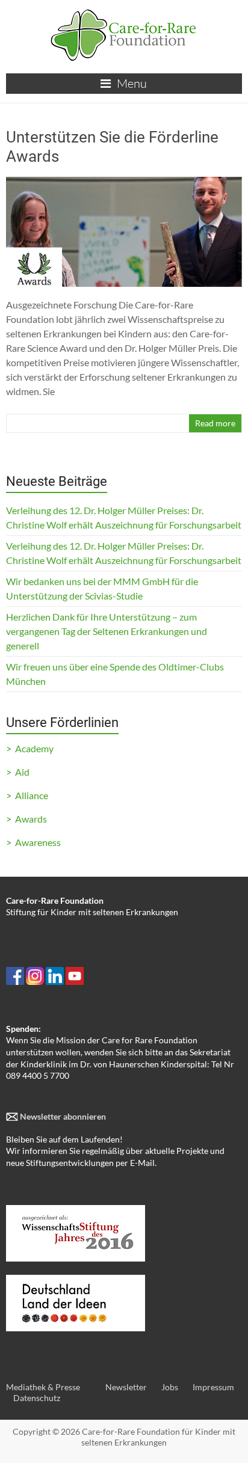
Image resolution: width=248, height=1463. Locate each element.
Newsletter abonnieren (62, 1116)
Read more (215, 423)
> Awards (26, 818)
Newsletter (126, 1387)
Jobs (169, 1387)
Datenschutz (36, 1398)
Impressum (213, 1387)
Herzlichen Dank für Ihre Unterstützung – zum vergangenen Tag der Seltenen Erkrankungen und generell (106, 631)
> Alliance (27, 795)
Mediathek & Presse (43, 1387)
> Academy (30, 748)
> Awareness (33, 842)
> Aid (17, 772)
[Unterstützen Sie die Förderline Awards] (123, 182)
